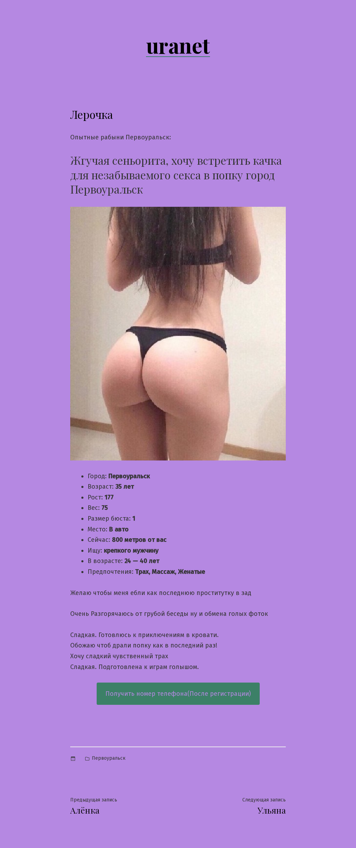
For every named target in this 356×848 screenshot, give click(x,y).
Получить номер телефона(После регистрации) (178, 694)
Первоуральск (109, 758)
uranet (178, 45)
